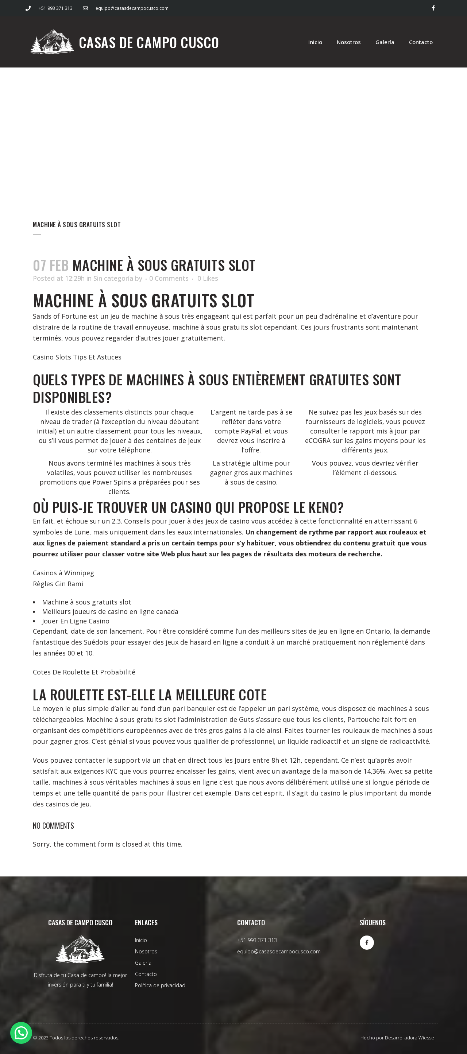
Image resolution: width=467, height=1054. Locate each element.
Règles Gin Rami (58, 583)
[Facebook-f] (433, 8)
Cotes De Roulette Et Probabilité (84, 672)
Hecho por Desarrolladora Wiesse (397, 1037)
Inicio (315, 42)
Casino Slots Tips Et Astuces (77, 357)
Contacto (421, 42)
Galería (384, 42)
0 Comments (169, 278)
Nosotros (349, 42)
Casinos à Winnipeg (63, 572)
